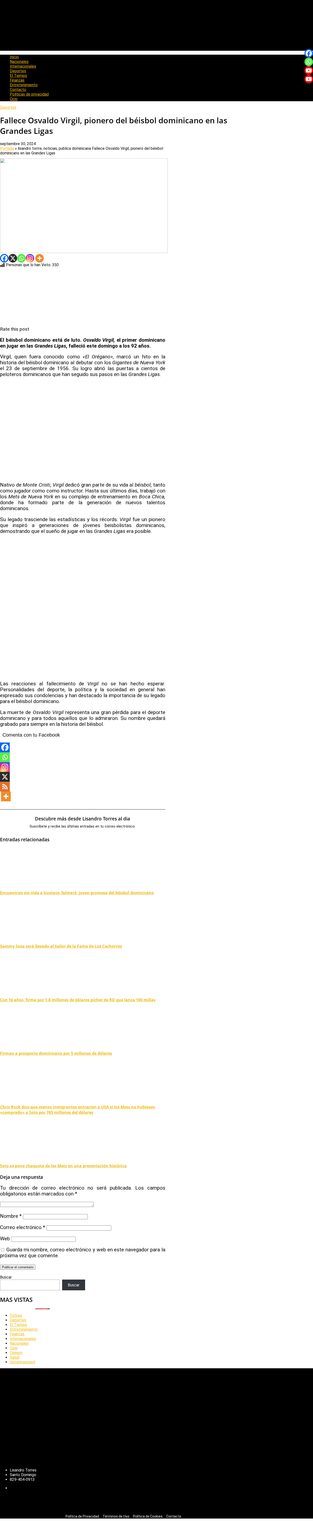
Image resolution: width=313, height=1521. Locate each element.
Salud (14, 1357)
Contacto (18, 89)
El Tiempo (18, 75)
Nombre (11, 1216)
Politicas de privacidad (29, 94)
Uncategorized (22, 1362)
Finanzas (17, 80)
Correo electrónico (22, 1227)
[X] (13, 258)
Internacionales (23, 66)
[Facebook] (4, 258)
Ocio (14, 99)
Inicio (14, 57)
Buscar (6, 1277)
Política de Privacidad (82, 1516)
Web (5, 1239)
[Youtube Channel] (308, 79)
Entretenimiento (24, 85)
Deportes (18, 71)
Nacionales (19, 61)
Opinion (16, 1352)
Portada (7, 148)
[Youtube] (308, 70)
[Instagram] (30, 258)
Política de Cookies (148, 1516)
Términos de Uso (116, 1516)
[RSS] (5, 787)
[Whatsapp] (21, 258)
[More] (39, 258)
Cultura (16, 1315)
